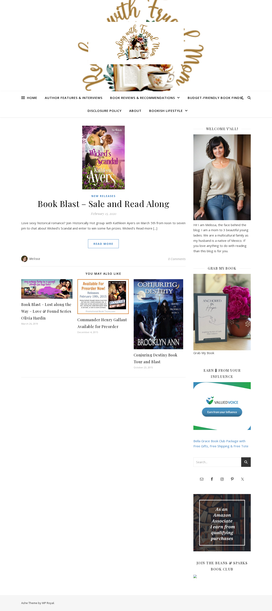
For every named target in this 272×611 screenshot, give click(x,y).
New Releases (103, 196)
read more (103, 244)
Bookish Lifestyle (166, 110)
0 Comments (177, 259)
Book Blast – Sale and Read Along (103, 203)
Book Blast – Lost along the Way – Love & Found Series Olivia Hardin (46, 311)
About (135, 110)
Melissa (34, 259)
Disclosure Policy (105, 110)
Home (32, 98)
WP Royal (48, 603)
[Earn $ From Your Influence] (222, 406)
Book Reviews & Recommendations (142, 98)
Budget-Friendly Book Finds (215, 98)
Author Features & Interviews (73, 98)
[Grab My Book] (222, 312)
